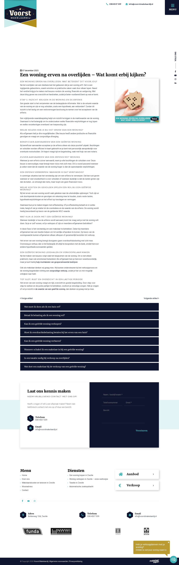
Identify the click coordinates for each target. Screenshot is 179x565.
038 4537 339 (115, 4)
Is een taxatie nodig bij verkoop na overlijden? (47, 358)
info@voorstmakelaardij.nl (140, 4)
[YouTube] (175, 75)
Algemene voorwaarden (58, 561)
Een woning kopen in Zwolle (81, 475)
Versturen (142, 430)
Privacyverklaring (75, 561)
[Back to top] (174, 550)
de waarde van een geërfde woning (50, 289)
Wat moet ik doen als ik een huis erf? (42, 307)
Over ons (26, 479)
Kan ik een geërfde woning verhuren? (42, 341)
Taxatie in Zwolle (76, 483)
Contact (25, 490)
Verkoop (133, 485)
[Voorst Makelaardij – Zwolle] (20, 15)
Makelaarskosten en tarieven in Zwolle (38, 483)
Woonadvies (27, 486)
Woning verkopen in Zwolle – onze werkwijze (88, 479)
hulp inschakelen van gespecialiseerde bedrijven (57, 262)
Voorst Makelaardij (41, 561)
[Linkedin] (175, 83)
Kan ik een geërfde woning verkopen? (42, 324)
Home (24, 475)
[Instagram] (175, 79)
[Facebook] (175, 71)
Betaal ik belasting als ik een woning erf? (44, 315)
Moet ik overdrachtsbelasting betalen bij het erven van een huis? (55, 332)
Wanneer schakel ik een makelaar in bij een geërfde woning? (54, 349)
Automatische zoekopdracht (81, 486)
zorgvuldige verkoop (58, 271)
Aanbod (133, 474)
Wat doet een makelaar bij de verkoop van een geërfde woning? (55, 366)
